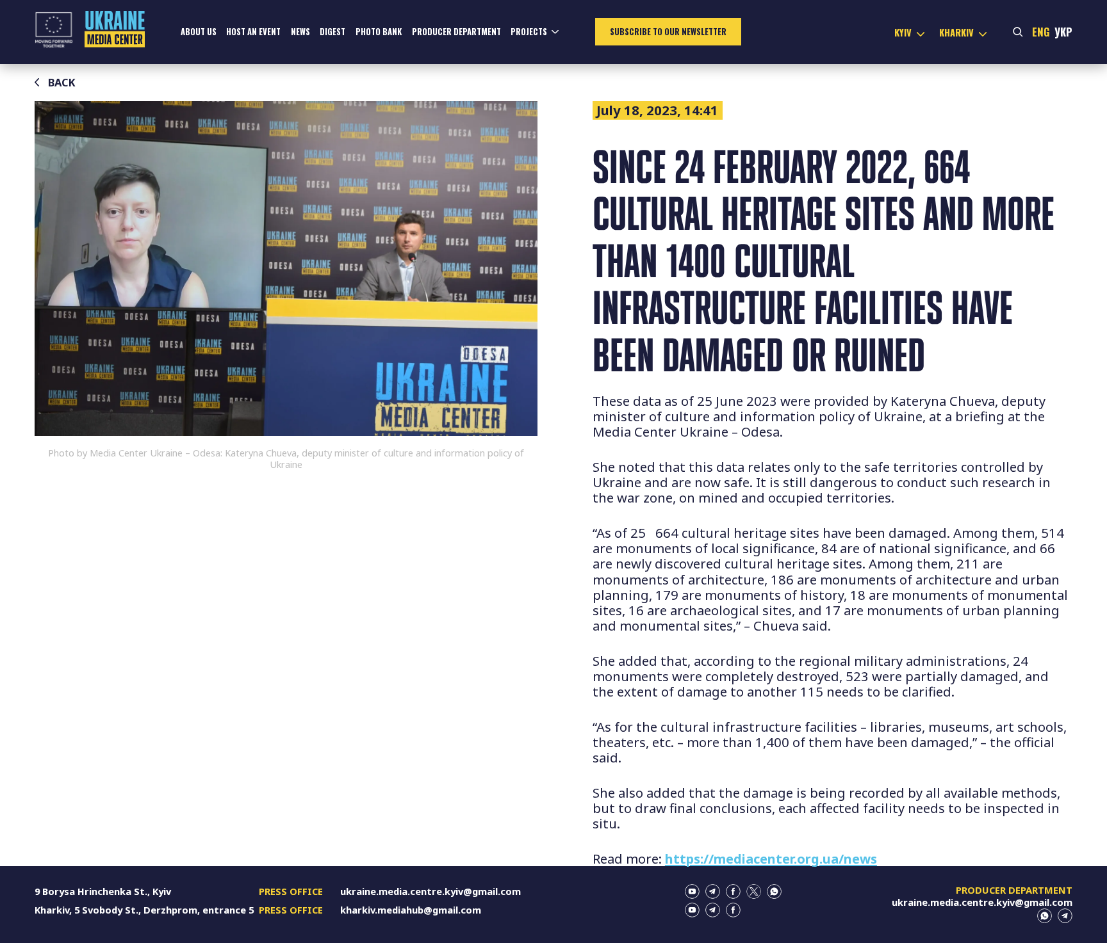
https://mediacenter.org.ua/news (771, 858)
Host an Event (253, 32)
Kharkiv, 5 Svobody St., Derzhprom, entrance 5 (144, 909)
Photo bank (379, 32)
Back (62, 82)
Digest (332, 32)
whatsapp (774, 891)
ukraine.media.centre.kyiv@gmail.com (430, 891)
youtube (692, 891)
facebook (733, 891)
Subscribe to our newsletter (668, 32)
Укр (1063, 32)
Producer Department (456, 32)
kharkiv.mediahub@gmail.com (410, 909)
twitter (753, 891)
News (300, 32)
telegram (712, 891)
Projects (529, 32)
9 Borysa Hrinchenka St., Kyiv (103, 891)
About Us (199, 32)
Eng (1041, 32)
